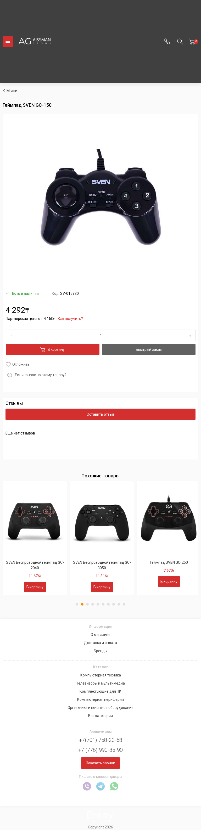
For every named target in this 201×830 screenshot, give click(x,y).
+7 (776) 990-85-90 (100, 750)
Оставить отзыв (100, 414)
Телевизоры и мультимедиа (100, 683)
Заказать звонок (100, 763)
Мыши (12, 91)
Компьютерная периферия (100, 699)
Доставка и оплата (100, 643)
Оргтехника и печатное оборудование (100, 707)
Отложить (21, 364)
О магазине (100, 635)
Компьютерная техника (100, 675)
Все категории (100, 716)
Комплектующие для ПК (100, 691)
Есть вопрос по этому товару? (40, 375)
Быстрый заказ (149, 349)
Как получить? (70, 319)
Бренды (100, 651)
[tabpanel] (35, 538)
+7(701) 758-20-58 (100, 740)
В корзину (56, 349)
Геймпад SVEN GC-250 (169, 562)
